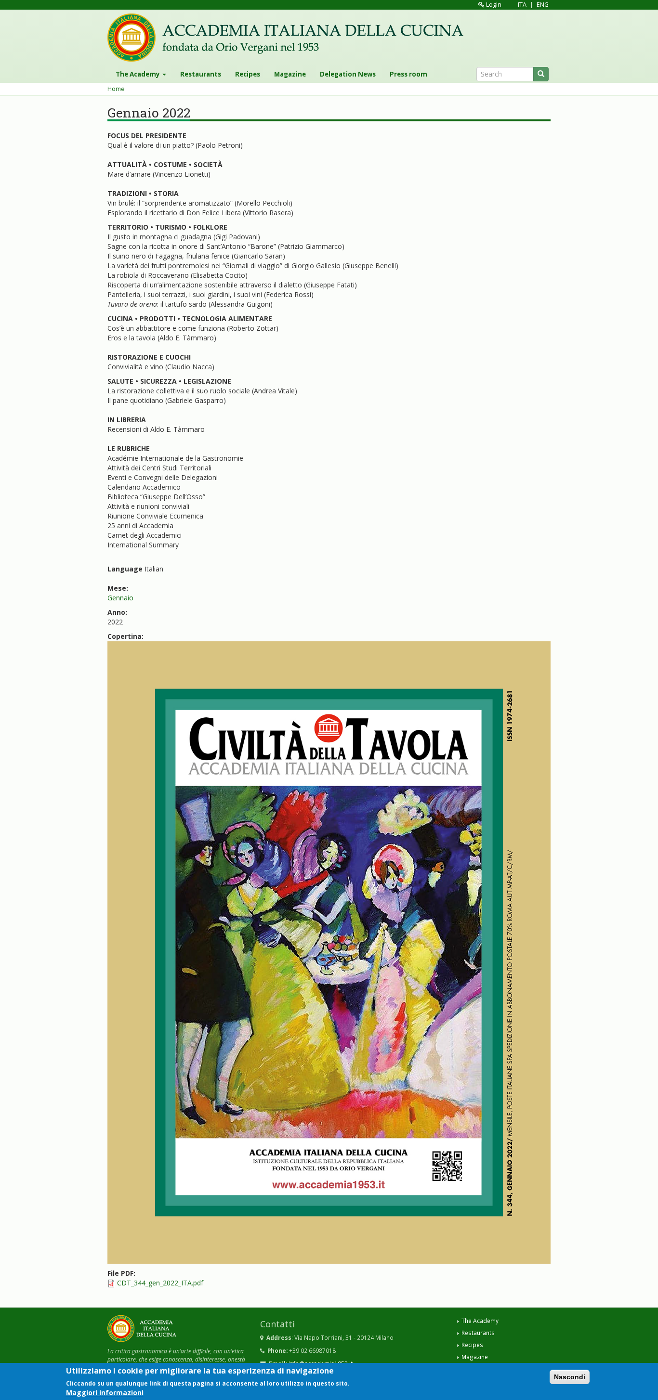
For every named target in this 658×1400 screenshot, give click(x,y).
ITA (522, 4)
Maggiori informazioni (105, 1392)
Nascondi (569, 1377)
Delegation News (348, 74)
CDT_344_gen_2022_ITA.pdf (160, 1282)
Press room (408, 74)
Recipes (247, 74)
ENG (543, 4)
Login (493, 4)
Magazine (290, 74)
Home (116, 89)
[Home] (289, 37)
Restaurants (200, 74)
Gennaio (120, 597)
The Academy (138, 74)
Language (125, 568)
